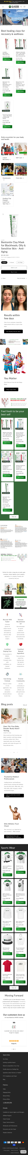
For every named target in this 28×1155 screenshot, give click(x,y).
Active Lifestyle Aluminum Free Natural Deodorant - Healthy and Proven (20, 435)
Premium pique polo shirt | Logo (7, 975)
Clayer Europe (6, 1119)
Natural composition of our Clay (11, 1065)
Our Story (5, 1059)
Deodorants (7, 178)
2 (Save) (13, 263)
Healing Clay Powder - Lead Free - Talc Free (7, 201)
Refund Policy (6, 1095)
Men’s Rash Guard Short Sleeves (20, 922)
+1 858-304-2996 (7, 1102)
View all (14, 516)
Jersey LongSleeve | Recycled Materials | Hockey (7, 867)
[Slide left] (10, 752)
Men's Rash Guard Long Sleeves (7, 922)
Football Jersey (19, 866)
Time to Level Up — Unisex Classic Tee (20, 975)
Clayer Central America (8, 1122)
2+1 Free (20, 262)
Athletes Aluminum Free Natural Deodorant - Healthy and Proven (20, 467)
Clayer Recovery (6, 158)
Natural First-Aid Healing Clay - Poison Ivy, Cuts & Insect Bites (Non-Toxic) (20, 84)
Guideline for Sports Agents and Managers (13, 1112)
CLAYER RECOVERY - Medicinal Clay (6, 53)
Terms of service (14, 1150)
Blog (4, 1079)
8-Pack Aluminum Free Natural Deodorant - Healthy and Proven (7, 467)
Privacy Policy (6, 1099)
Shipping (8, 257)
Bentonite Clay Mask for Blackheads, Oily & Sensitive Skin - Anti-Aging (7, 84)
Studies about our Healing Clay (11, 1069)
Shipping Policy (7, 1092)
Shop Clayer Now (11, 389)
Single (4, 262)
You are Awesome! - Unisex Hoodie (20, 948)
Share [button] (4, 278)
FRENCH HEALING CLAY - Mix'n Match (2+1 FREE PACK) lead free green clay (20, 54)
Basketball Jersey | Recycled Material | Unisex (20, 895)
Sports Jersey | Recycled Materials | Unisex (7, 895)
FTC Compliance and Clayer (10, 1076)
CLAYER (7, 1148)
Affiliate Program (7, 1115)
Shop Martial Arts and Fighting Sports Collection (13, 836)
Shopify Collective (7, 1132)
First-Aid (19, 178)
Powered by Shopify (14, 1148)
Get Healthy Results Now (13, 331)
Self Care (19, 157)
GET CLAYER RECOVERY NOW (13, 795)
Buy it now (14, 272)
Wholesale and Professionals (10, 1125)
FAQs (4, 1089)
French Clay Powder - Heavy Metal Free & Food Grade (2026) (7, 116)
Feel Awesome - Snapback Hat (6, 948)
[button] (3, 6)
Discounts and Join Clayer (9, 1129)
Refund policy (22, 1148)
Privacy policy (7, 1150)
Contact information (15, 1152)
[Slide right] (17, 752)
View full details (21, 278)
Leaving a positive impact (9, 1062)
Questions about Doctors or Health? (12, 1072)
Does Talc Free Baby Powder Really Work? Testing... (11, 728)
